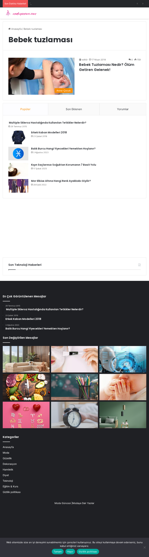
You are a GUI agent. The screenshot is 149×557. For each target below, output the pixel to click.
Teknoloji (8, 480)
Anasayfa (16, 28)
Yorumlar (123, 109)
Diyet (6, 475)
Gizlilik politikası (12, 492)
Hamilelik (8, 469)
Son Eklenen (74, 109)
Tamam (58, 551)
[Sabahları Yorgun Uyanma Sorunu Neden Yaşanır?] (74, 415)
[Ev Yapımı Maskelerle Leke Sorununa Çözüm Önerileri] (74, 359)
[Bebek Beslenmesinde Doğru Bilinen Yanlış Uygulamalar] (122, 387)
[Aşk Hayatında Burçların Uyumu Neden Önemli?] (26, 415)
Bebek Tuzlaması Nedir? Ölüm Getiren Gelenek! (106, 67)
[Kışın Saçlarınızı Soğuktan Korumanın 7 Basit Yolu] (18, 170)
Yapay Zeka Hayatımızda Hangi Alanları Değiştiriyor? (59, 3)
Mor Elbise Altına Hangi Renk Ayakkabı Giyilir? (61, 181)
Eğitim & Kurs (10, 486)
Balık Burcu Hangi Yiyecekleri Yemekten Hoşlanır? (63, 148)
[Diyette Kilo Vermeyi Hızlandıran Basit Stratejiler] (26, 387)
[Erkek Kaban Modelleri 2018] (18, 137)
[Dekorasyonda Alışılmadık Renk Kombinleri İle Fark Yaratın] (122, 415)
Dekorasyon (10, 463)
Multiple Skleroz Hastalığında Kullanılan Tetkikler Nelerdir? (47, 122)
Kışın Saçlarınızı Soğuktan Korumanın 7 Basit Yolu (63, 165)
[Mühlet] (20, 13)
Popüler (25, 109)
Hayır (70, 551)
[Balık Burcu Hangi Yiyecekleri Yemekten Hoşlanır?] (18, 153)
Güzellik (7, 458)
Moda (6, 452)
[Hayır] (144, 547)
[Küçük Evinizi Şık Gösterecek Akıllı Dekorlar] (26, 359)
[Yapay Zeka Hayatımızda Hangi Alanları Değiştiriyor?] (122, 359)
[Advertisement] (74, 226)
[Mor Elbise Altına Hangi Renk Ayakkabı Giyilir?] (18, 186)
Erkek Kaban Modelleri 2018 (49, 132)
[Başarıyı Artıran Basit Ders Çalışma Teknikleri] (74, 387)
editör (85, 59)
